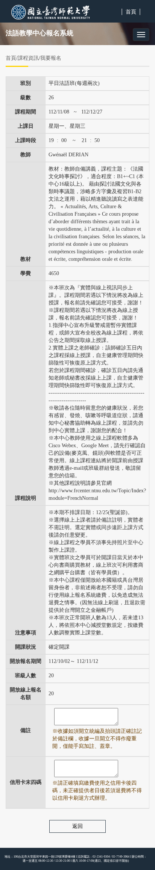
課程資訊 (28, 58)
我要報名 (50, 58)
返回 (77, 826)
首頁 (131, 12)
